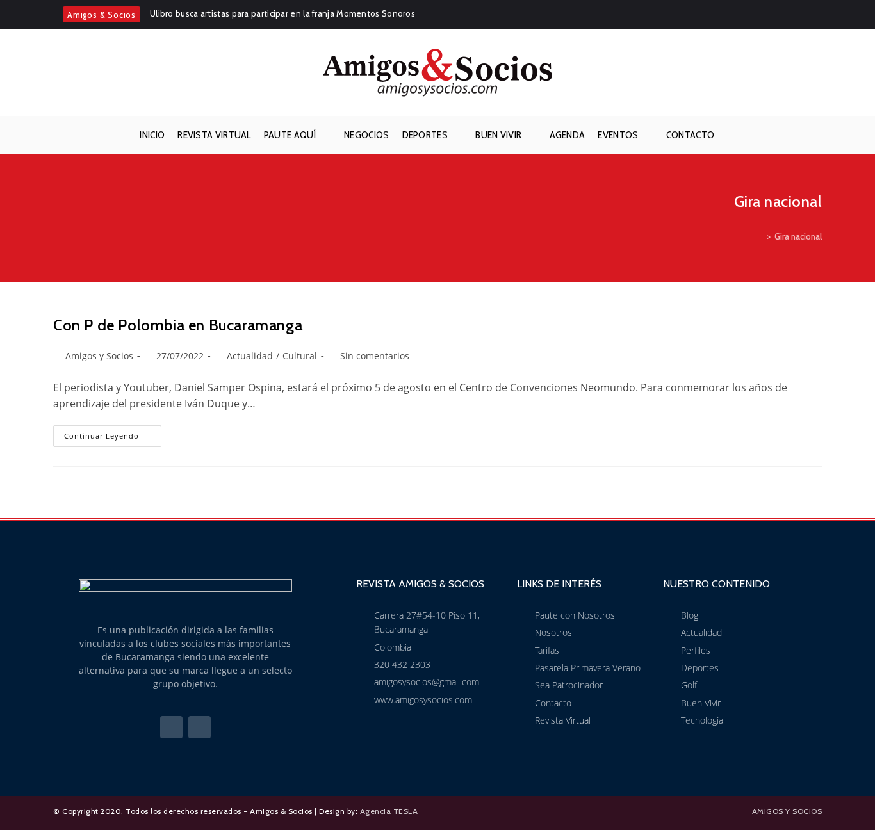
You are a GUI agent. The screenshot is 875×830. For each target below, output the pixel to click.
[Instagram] (199, 727)
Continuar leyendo (112, 433)
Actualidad (250, 356)
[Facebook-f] (171, 727)
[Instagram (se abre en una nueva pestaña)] (815, 14)
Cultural (299, 356)
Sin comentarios (374, 356)
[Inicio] (759, 236)
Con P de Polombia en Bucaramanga (177, 325)
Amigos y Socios (99, 356)
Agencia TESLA (389, 811)
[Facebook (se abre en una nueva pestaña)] (797, 14)
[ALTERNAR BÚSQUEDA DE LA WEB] (731, 135)
